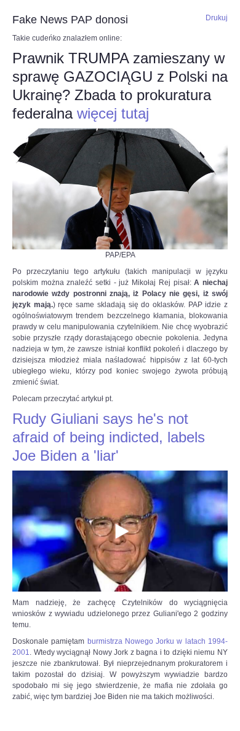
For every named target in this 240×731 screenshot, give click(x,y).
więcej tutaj (113, 113)
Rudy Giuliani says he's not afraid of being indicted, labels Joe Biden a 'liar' (108, 437)
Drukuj (217, 18)
